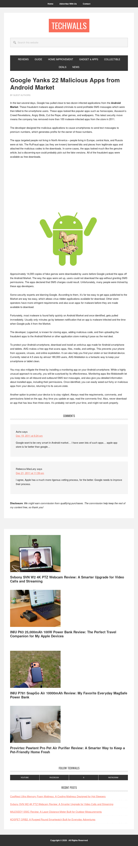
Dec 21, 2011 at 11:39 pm (30, 473)
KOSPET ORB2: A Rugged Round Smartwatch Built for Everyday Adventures (52, 819)
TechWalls (69, 25)
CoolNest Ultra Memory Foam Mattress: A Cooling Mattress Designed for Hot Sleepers (58, 796)
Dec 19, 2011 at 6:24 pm (29, 435)
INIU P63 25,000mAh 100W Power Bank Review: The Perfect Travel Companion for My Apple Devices (63, 633)
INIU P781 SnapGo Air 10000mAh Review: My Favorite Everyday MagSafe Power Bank (68, 694)
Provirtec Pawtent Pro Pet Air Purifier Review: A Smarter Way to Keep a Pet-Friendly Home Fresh (67, 749)
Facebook (54, 777)
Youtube (25, 777)
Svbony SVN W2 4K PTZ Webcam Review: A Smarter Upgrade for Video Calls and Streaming (67, 579)
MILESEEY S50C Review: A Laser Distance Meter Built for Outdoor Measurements (56, 811)
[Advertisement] (69, 186)
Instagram (113, 777)
